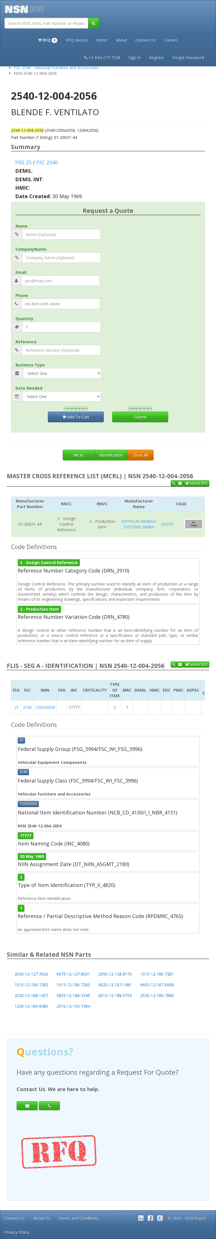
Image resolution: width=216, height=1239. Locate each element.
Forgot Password (188, 57)
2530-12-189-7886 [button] (157, 995)
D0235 (167, 524)
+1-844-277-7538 (104, 57)
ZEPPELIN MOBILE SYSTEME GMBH (138, 524)
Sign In (135, 57)
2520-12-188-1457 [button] (31, 995)
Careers (171, 40)
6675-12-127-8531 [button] (73, 974)
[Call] (49, 1105)
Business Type (30, 365)
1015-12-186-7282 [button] (31, 984)
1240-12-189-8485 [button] (31, 1006)
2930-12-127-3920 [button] (31, 974)
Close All (140, 455)
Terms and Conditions (78, 1218)
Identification (111, 455)
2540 (27, 707)
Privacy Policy (16, 1232)
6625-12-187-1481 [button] (115, 984)
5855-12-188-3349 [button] (73, 995)
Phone (21, 295)
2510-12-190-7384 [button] (73, 1006)
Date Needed (28, 388)
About (121, 40)
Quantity (24, 318)
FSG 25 (23, 162)
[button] (48, 39)
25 (16, 707)
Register (156, 57)
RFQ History (77, 40)
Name (21, 226)
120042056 (45, 707)
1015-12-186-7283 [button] (73, 984)
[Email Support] (180, 483)
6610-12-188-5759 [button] (115, 995)
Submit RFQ (198, 483)
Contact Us (145, 40)
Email (20, 272)
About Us (41, 1218)
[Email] (27, 1105)
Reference (26, 341)
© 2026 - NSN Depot (187, 1218)
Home (101, 40)
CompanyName (30, 249)
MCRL (78, 455)
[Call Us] (174, 483)
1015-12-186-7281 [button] (157, 974)
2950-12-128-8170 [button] (115, 974)
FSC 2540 (47, 162)
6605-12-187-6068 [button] (157, 984)
